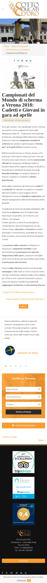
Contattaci (23, 561)
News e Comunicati (20, 46)
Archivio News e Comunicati (18, 50)
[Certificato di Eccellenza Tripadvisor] (23, 462)
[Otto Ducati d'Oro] (23, 8)
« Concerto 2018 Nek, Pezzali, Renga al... (18, 292)
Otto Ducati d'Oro (23, 539)
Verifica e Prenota (23, 412)
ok (29, 580)
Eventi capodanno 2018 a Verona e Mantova (25, 299)
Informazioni (21, 580)
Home (6, 46)
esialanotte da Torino (28, 353)
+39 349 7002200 (25, 550)
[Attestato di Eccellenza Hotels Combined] (23, 488)
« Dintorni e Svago (9, 437)
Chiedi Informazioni (24, 425)
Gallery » (41, 440)
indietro (23, 306)
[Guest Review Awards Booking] (23, 514)
